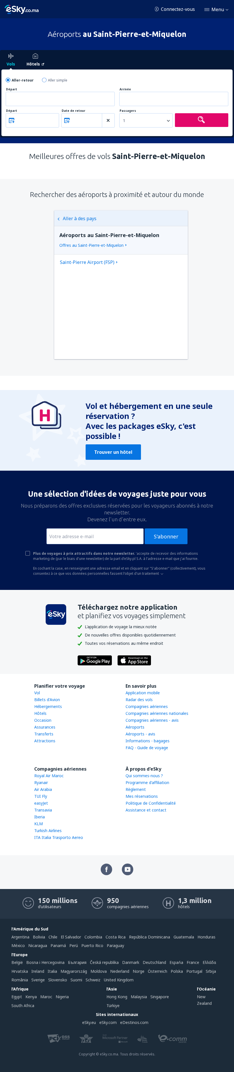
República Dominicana (149, 937)
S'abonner (166, 536)
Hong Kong (116, 996)
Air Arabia (43, 789)
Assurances (44, 727)
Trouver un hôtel (113, 452)
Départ (11, 89)
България (77, 962)
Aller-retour (23, 80)
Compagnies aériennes (147, 706)
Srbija (211, 971)
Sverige (38, 979)
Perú (73, 945)
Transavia (43, 810)
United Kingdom (119, 979)
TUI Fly (40, 796)
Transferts (43, 734)
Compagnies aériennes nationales (157, 713)
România (19, 979)
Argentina (20, 937)
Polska (177, 971)
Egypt (16, 996)
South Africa (22, 1005)
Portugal (194, 971)
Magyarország (73, 971)
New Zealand (204, 1000)
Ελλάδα (209, 962)
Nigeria (62, 996)
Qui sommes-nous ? (144, 775)
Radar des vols (139, 699)
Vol (37, 692)
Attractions (44, 740)
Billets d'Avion (47, 699)
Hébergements (48, 706)
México (18, 945)
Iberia (39, 817)
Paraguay (115, 945)
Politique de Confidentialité (151, 803)
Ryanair (41, 782)
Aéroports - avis (140, 734)
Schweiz (93, 979)
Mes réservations (142, 796)
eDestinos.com (134, 1022)
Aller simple (57, 80)
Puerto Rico (92, 945)
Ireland (37, 971)
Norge (138, 971)
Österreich (157, 971)
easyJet (41, 803)
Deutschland (154, 962)
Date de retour (73, 111)
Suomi (76, 979)
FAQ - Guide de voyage (147, 747)
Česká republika (104, 962)
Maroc (46, 996)
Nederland (119, 971)
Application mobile (143, 692)
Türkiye (113, 1005)
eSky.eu (89, 1022)
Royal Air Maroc (49, 775)
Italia (52, 971)
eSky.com (108, 1022)
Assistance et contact (146, 810)
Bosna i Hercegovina (45, 962)
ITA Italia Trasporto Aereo (58, 837)
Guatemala (184, 937)
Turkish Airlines (48, 830)
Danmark (130, 962)
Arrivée (125, 89)
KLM (38, 823)
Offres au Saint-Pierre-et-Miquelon (91, 245)
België (17, 962)
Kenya (31, 996)
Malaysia (139, 996)
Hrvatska (19, 971)
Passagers (128, 111)
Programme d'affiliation (147, 782)
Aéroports (135, 727)
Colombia (93, 937)
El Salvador (71, 937)
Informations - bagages (148, 740)
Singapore (159, 996)
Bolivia (39, 937)
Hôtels (40, 713)
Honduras (206, 937)
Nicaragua (37, 945)
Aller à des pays (79, 218)
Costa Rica (116, 937)
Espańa (176, 962)
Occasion (42, 720)
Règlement (136, 789)
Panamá (58, 945)
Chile (53, 937)
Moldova (98, 971)
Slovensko (57, 979)
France (193, 962)
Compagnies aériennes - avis (152, 720)
